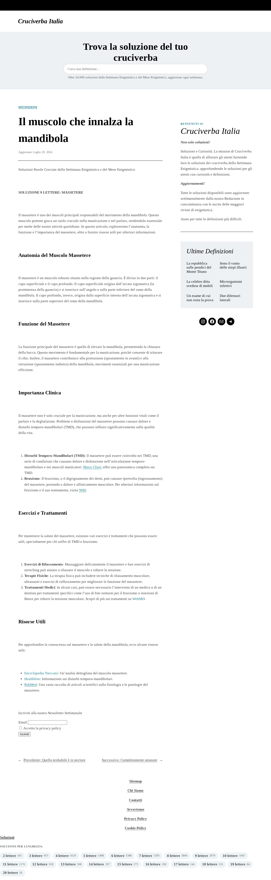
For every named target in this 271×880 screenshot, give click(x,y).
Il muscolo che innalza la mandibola (75, 129)
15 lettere (124, 864)
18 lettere (209, 864)
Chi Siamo (135, 791)
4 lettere (62, 856)
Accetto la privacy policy (42, 728)
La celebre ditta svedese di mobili (200, 284)
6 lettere (117, 856)
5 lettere (90, 856)
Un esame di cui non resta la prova (200, 298)
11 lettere (10, 864)
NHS (82, 490)
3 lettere (35, 856)
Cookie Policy (135, 828)
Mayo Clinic (92, 467)
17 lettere (181, 864)
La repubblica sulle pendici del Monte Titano (199, 267)
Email (22, 722)
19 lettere (237, 864)
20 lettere (10, 873)
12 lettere (39, 864)
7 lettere (145, 856)
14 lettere (96, 864)
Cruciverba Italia (40, 21)
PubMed (30, 685)
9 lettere (201, 856)
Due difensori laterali (230, 298)
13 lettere (68, 864)
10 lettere (230, 856)
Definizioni (27, 107)
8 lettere (173, 856)
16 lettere (152, 864)
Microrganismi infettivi (231, 284)
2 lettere (9, 856)
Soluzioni (7, 837)
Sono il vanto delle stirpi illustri (233, 265)
